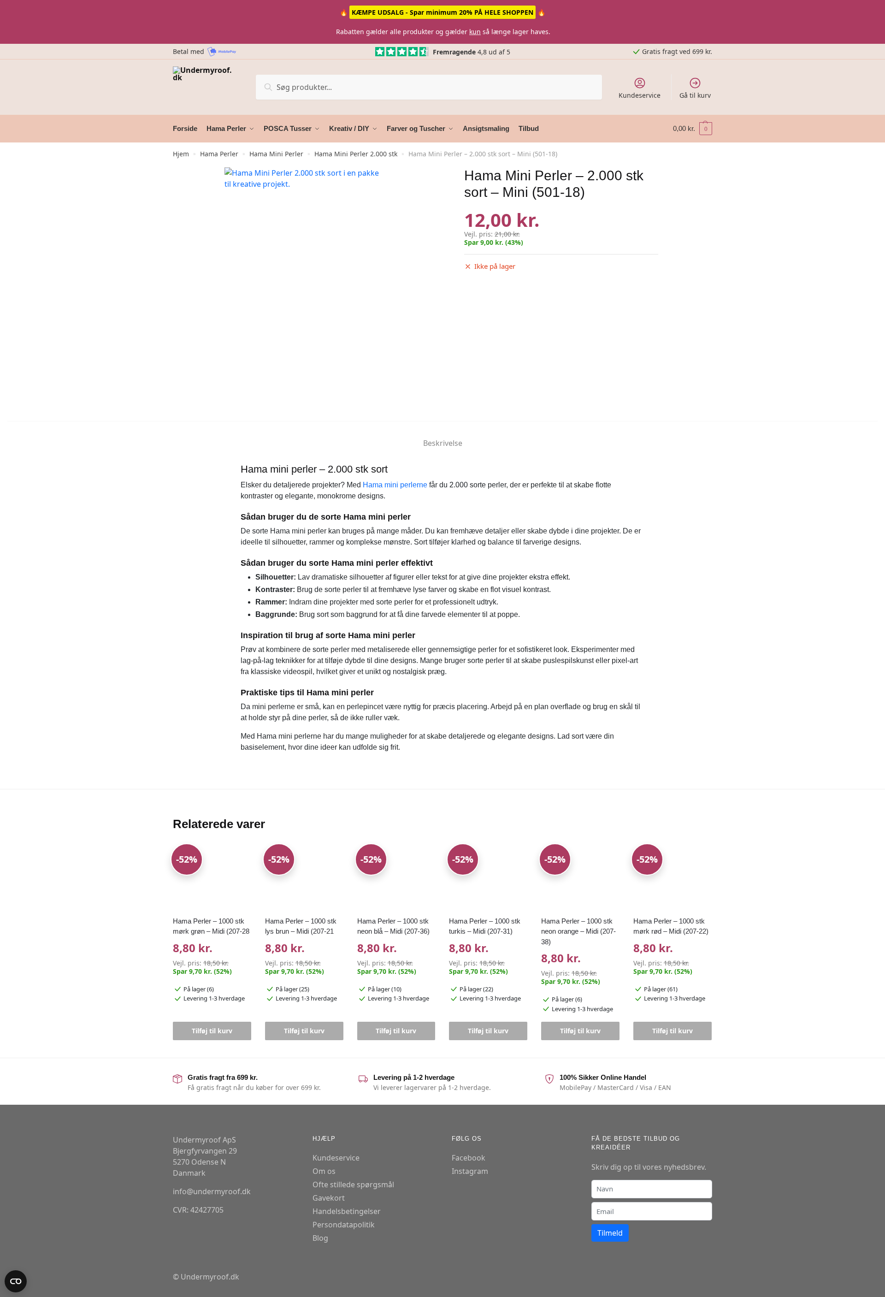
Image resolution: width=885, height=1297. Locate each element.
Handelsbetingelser (347, 1211)
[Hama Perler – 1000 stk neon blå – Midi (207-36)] (396, 877)
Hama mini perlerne (395, 485)
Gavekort (329, 1198)
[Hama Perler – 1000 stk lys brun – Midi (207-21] (304, 877)
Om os (324, 1171)
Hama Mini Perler (276, 153)
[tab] (442, 435)
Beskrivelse (442, 443)
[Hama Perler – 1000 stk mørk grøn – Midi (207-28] (212, 877)
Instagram (470, 1171)
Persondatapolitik (344, 1225)
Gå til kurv (695, 95)
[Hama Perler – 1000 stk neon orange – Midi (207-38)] (580, 877)
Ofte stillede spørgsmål (353, 1184)
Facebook (468, 1158)
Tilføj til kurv (212, 1030)
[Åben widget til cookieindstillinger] (16, 1281)
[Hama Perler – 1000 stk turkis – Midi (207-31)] (488, 877)
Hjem (181, 153)
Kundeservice (640, 95)
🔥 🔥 (442, 12)
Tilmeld (610, 1233)
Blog (320, 1238)
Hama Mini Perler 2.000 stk (355, 153)
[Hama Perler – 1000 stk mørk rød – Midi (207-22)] (672, 877)
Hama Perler (219, 153)
